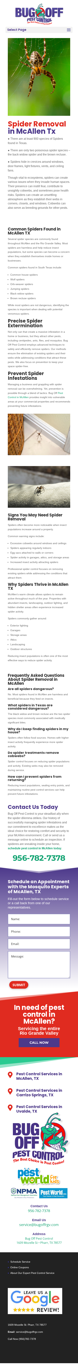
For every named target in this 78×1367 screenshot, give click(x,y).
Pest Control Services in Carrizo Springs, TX (39, 1093)
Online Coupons (19, 1267)
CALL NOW (39, 1043)
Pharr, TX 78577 (51, 1243)
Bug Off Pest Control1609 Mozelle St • (35, 1241)
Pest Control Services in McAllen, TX (39, 1076)
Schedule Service (20, 1261)
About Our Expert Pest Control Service (32, 1273)
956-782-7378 (39, 858)
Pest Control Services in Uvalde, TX (39, 1109)
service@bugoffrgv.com (39, 1224)
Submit (19, 985)
